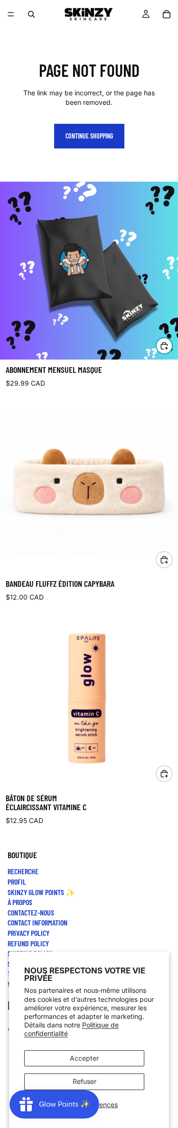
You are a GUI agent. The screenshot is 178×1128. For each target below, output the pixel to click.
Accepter (84, 1058)
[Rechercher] (31, 14)
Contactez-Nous (31, 912)
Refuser (84, 1081)
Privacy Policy (28, 932)
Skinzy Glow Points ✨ (41, 891)
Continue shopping (89, 136)
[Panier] (166, 14)
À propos (20, 901)
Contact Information (37, 922)
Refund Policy (28, 942)
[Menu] (11, 14)
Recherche (23, 871)
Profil (17, 881)
